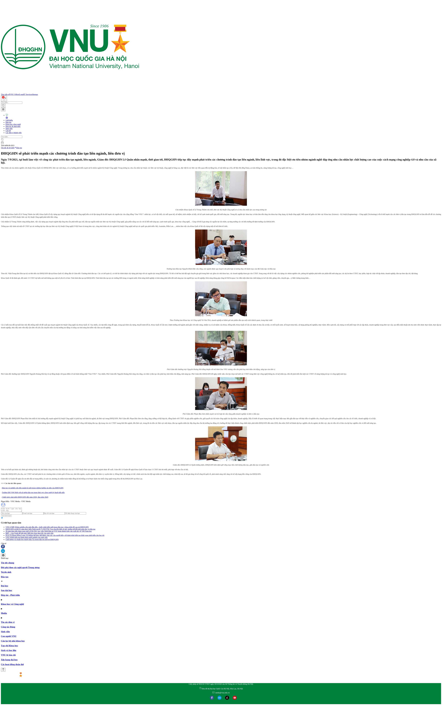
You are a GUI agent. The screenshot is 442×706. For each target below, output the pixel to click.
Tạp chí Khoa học (9, 645)
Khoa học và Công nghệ (12, 604)
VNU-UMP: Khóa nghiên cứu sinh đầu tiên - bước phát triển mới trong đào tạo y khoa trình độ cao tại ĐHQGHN (47, 527)
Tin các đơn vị (8, 622)
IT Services (28, 94)
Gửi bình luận (6, 516)
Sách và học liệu (8, 650)
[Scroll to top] (3, 670)
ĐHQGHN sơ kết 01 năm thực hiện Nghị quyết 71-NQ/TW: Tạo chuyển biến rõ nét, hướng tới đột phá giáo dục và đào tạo (50, 529)
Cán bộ (8, 131)
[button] (221, 546)
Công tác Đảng (8, 627)
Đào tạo (8, 122)
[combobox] (4, 98)
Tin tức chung (7, 563)
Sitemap (35, 94)
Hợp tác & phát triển (13, 126)
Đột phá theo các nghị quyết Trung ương (20, 567)
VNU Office (14, 94)
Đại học (4, 586)
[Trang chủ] (70, 92)
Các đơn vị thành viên (14, 133)
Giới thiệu (9, 120)
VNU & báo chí (8, 655)
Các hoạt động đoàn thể (12, 664)
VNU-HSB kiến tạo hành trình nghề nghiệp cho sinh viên (27, 537)
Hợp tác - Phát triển (10, 595)
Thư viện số (5, 94)
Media (4, 613)
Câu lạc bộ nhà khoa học (13, 641)
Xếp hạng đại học (9, 659)
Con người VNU (8, 636)
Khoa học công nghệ (13, 124)
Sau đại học (6, 590)
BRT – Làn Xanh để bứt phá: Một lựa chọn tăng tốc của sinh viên (29, 533)
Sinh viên (9, 129)
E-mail (21, 94)
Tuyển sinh (6, 572)
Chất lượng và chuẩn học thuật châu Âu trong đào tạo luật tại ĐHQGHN (32, 539)
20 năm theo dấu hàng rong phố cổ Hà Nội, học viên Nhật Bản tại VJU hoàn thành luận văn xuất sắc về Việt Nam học (49, 531)
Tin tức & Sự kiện (7, 148)
